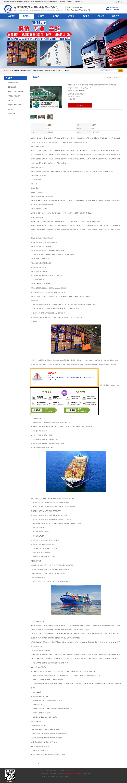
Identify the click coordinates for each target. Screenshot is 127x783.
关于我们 (56, 16)
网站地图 (66, 776)
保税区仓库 (11, 114)
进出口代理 (81, 90)
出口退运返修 (12, 87)
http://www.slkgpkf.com (36, 763)
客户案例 (86, 16)
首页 (113, 77)
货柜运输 (10, 109)
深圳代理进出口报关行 (15, 105)
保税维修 (10, 100)
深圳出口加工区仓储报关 (15, 91)
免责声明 (55, 776)
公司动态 (71, 16)
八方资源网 (50, 776)
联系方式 (115, 16)
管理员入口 (61, 776)
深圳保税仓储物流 (13, 82)
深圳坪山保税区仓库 (14, 96)
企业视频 (41, 16)
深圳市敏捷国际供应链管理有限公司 (74, 773)
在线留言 (80, 105)
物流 (76, 90)
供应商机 (26, 16)
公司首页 (11, 16)
